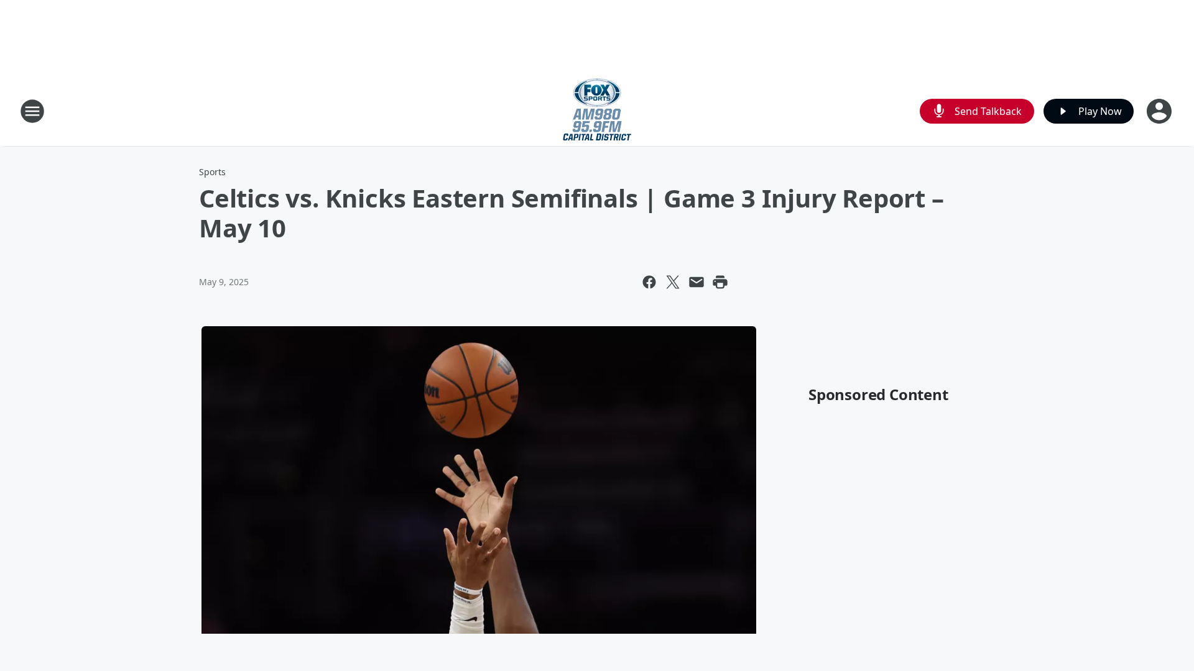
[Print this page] (720, 282)
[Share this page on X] (673, 282)
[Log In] (1160, 111)
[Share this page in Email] (696, 282)
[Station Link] (597, 111)
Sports (212, 172)
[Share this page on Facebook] (649, 282)
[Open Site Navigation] (32, 111)
